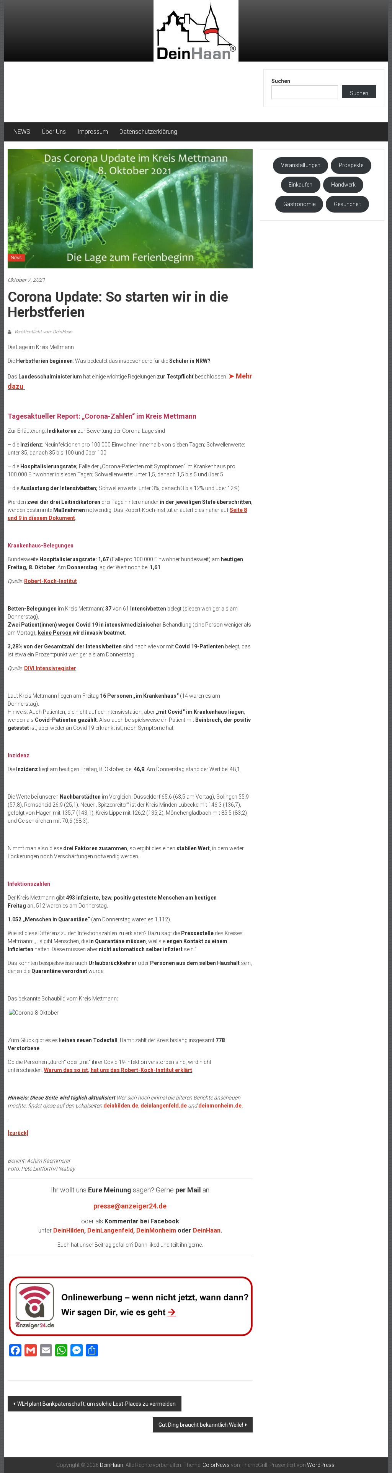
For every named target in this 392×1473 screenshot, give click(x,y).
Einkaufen (300, 185)
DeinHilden (68, 1230)
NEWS (21, 131)
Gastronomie (299, 204)
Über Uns (54, 131)
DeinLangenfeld (110, 1230)
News (16, 257)
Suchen (280, 81)
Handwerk (343, 185)
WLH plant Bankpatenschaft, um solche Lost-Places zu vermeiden (96, 1404)
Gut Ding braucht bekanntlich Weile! (200, 1425)
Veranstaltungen (300, 165)
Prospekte (351, 165)
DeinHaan (206, 1230)
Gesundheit (347, 204)
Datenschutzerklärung (148, 131)
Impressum (92, 131)
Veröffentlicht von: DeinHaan (42, 332)
